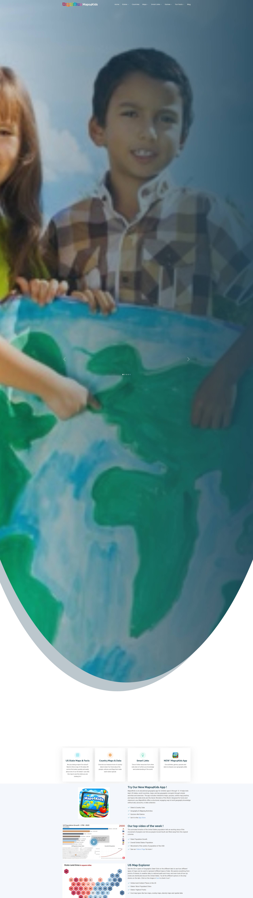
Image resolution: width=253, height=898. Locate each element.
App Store (142, 818)
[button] (64, 359)
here (157, 878)
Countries (135, 4)
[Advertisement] (126, 732)
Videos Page (140, 849)
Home (117, 4)
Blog (189, 4)
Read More (127, 370)
